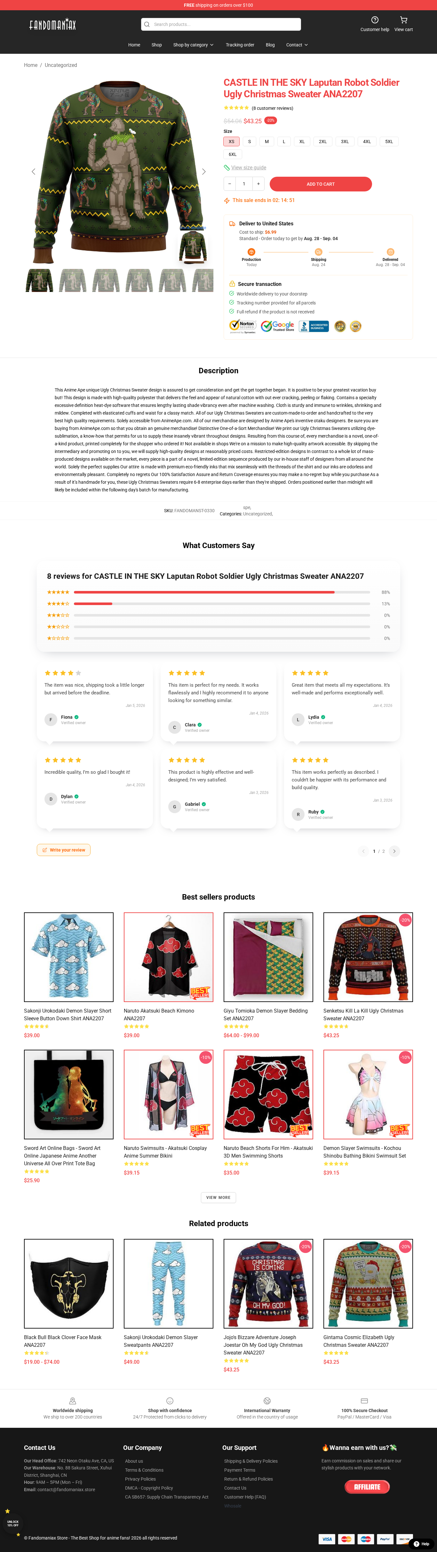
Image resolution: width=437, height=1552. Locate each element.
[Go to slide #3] (106, 280)
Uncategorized (61, 65)
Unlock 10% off (13, 1523)
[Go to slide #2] (72, 280)
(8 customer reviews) (272, 108)
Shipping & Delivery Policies (251, 1461)
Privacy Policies (140, 1479)
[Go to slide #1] (39, 280)
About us (134, 1461)
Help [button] (425, 1544)
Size (228, 131)
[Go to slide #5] (172, 280)
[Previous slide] (34, 171)
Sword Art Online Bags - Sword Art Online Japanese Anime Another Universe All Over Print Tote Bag (62, 1156)
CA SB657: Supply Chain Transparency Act (167, 1496)
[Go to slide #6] (205, 280)
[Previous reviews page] (363, 851)
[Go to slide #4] (139, 280)
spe (246, 507)
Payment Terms (239, 1470)
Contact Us (235, 1488)
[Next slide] (203, 171)
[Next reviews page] (394, 851)
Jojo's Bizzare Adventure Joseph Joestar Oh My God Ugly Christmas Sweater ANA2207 (263, 1345)
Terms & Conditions (144, 1470)
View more (218, 1197)
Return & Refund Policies (248, 1479)
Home (30, 65)
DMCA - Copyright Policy (149, 1488)
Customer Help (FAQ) (245, 1496)
